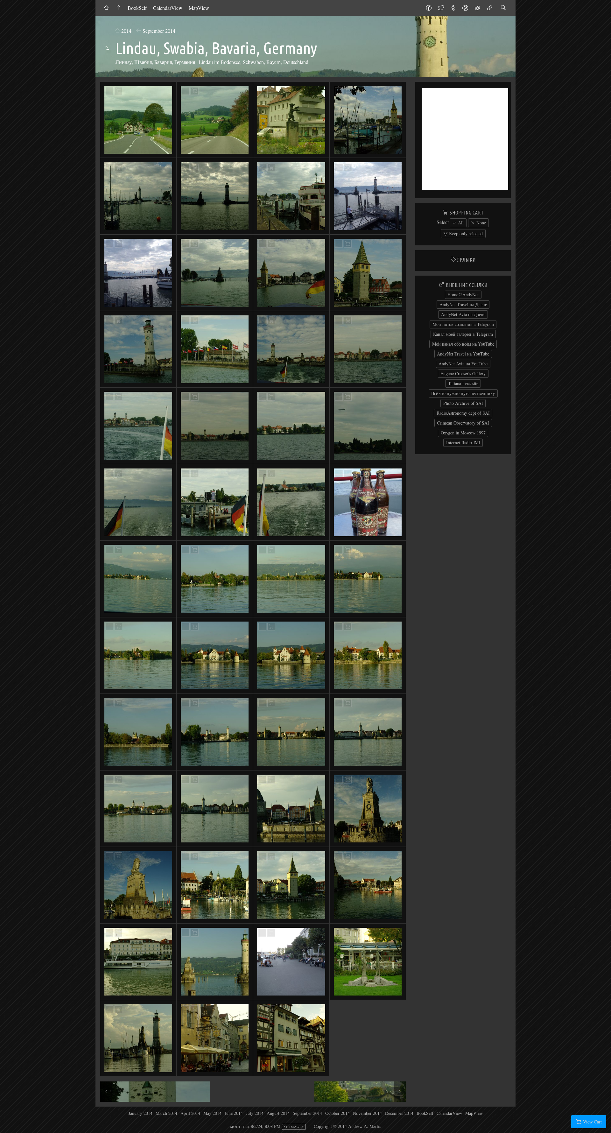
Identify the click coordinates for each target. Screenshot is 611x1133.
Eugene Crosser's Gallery (463, 373)
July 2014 (254, 1113)
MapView (199, 7)
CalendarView (167, 7)
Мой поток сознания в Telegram (463, 324)
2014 (126, 30)
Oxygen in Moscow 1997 (463, 433)
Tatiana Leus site (463, 383)
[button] (10, 1123)
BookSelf (137, 7)
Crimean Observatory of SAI (463, 423)
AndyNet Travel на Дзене (463, 304)
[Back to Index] (106, 8)
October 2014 (337, 1113)
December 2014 (399, 1113)
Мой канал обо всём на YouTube (463, 344)
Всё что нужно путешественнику (463, 393)
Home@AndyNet (463, 295)
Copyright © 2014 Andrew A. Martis (347, 1126)
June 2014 (234, 1113)
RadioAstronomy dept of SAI (463, 413)
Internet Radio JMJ (463, 443)
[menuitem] (106, 8)
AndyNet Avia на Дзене (463, 314)
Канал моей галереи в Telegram (463, 334)
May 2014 (212, 1113)
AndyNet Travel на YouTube (463, 354)
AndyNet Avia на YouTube (463, 364)
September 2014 (159, 30)
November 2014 (367, 1113)
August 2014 (278, 1113)
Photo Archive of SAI (463, 403)
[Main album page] (118, 8)
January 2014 (140, 1113)
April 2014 (190, 1113)
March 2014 (166, 1113)
